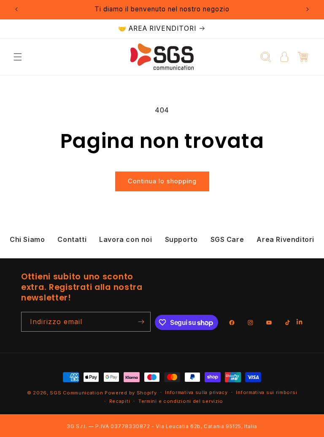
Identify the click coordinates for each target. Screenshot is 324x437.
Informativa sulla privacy (196, 392)
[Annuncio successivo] (307, 9)
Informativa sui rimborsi (266, 392)
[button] (17, 57)
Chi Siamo (27, 239)
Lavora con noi (125, 239)
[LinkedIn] (300, 322)
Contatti (71, 239)
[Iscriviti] (141, 322)
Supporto (181, 239)
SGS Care (227, 239)
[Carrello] (303, 57)
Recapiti (119, 401)
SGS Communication (76, 393)
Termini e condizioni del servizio (180, 401)
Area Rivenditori (285, 239)
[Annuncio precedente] (16, 9)
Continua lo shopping (162, 181)
